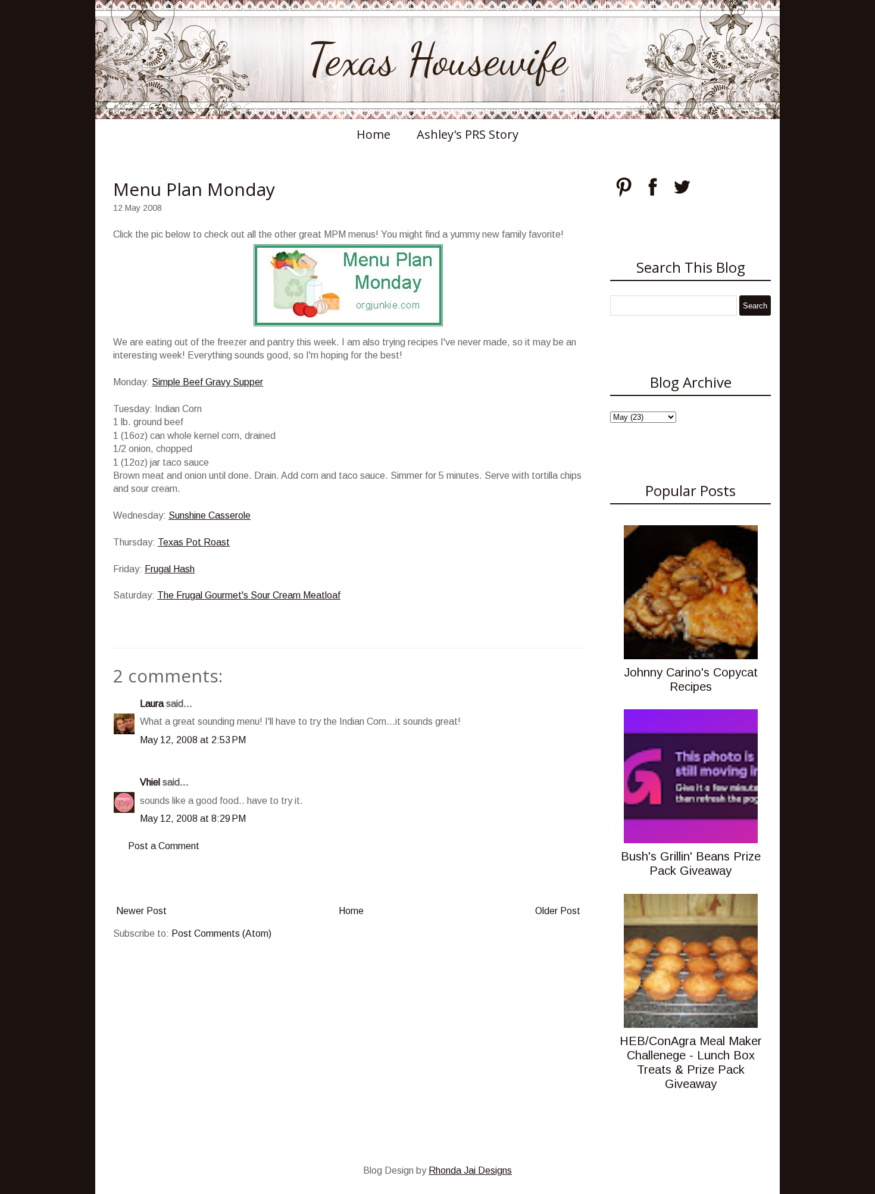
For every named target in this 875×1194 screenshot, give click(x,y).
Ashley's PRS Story (467, 134)
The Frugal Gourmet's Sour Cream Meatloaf (248, 595)
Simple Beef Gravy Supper (207, 382)
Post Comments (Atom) (221, 933)
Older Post (557, 911)
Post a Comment (163, 846)
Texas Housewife (437, 59)
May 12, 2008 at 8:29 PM (193, 818)
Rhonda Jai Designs (470, 1170)
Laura (152, 704)
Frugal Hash (170, 569)
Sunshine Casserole (209, 515)
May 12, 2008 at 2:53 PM (193, 740)
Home (373, 134)
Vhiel (150, 782)
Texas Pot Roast (194, 542)
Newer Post (141, 911)
